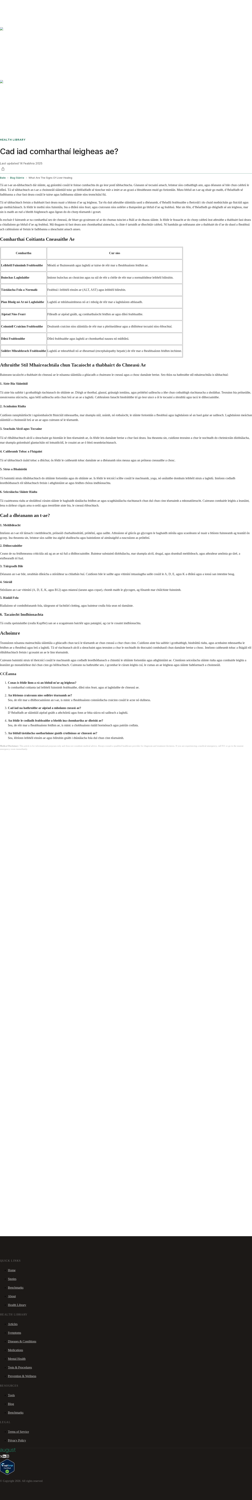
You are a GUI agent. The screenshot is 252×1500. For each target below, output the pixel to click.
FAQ (32, 5)
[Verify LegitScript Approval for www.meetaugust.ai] (7, 1473)
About (12, 1296)
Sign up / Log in (20, 9)
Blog (11, 1404)
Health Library (17, 1305)
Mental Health (17, 1358)
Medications (15, 1350)
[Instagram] (7, 1456)
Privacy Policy (17, 1440)
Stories (24, 5)
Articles (13, 1324)
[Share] (3, 169)
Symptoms (14, 1332)
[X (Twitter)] (1, 1456)
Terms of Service (18, 1431)
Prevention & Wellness (22, 1376)
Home (12, 1270)
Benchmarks (12, 5)
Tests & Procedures (20, 1367)
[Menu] (9, 15)
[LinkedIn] (4, 1456)
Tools (11, 1395)
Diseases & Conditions (22, 1341)
